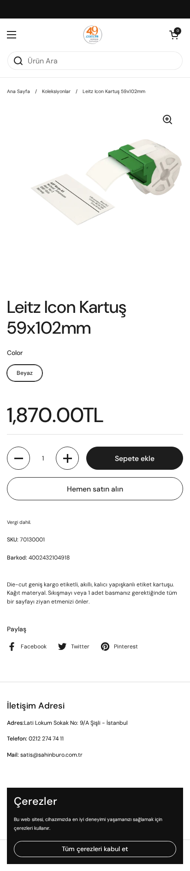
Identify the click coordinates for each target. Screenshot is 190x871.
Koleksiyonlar (56, 91)
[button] (174, 34)
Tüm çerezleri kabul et (95, 849)
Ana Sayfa (18, 91)
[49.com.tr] (93, 34)
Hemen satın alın (95, 489)
